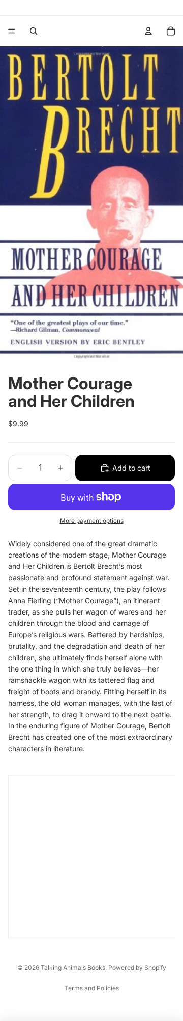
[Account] (148, 31)
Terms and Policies (92, 988)
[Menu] (11, 31)
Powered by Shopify (137, 967)
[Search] (33, 31)
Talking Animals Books (73, 967)
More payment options (92, 520)
